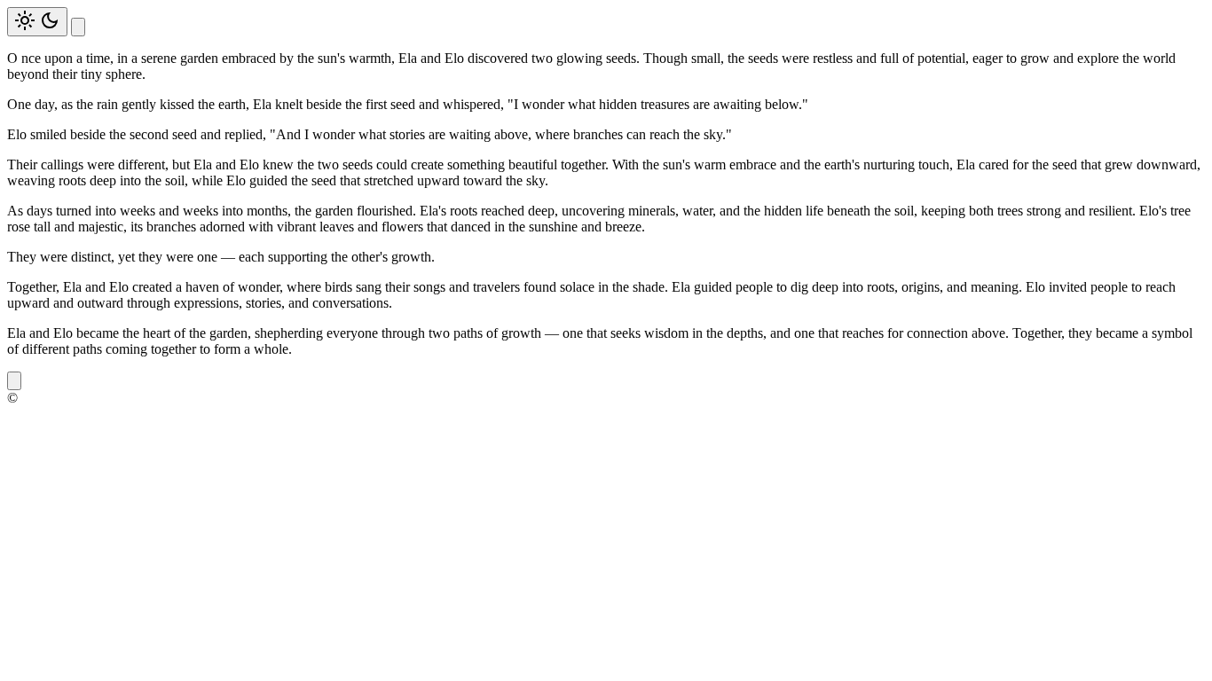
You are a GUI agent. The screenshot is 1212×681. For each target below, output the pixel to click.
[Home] (78, 27)
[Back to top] (14, 381)
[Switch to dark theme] (37, 21)
